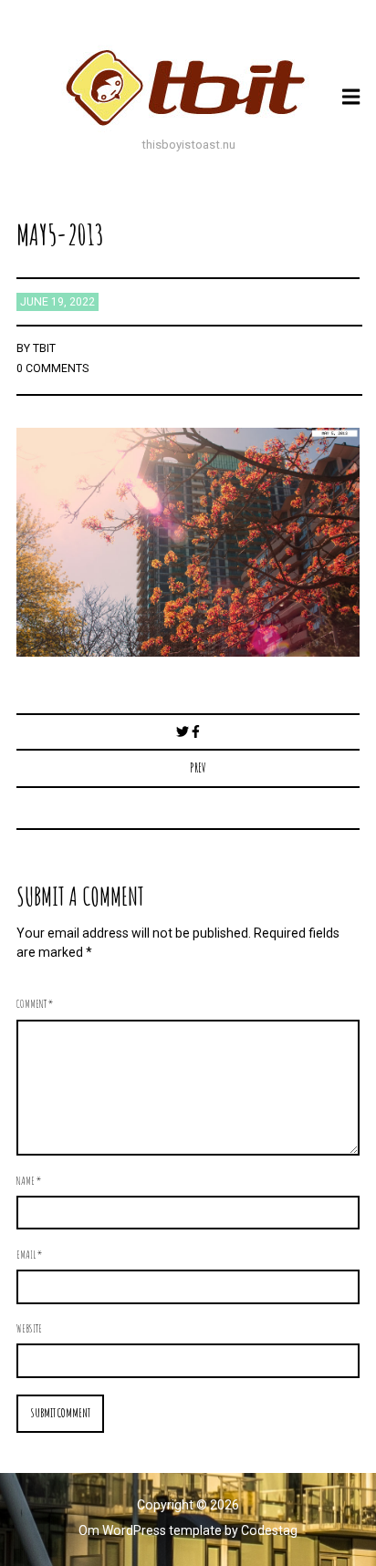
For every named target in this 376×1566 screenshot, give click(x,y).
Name (28, 1180)
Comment (34, 1003)
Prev (198, 767)
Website (29, 1328)
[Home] (188, 87)
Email (29, 1254)
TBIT (44, 348)
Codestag (269, 1530)
